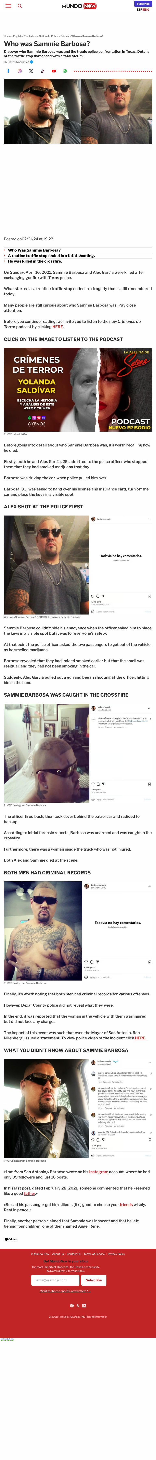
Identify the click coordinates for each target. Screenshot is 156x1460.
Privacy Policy (116, 1254)
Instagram (98, 1172)
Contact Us (74, 1254)
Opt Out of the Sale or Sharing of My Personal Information (78, 1316)
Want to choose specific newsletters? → (65, 1291)
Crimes (65, 36)
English (17, 36)
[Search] (19, 5)
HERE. (140, 1038)
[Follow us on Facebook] (72, 1305)
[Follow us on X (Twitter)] (78, 1305)
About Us (58, 1254)
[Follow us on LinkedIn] (84, 1305)
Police (54, 36)
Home (7, 36)
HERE (57, 326)
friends (126, 1204)
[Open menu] (8, 5)
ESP (139, 9)
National (44, 36)
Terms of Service (94, 1254)
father (29, 1193)
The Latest (30, 36)
